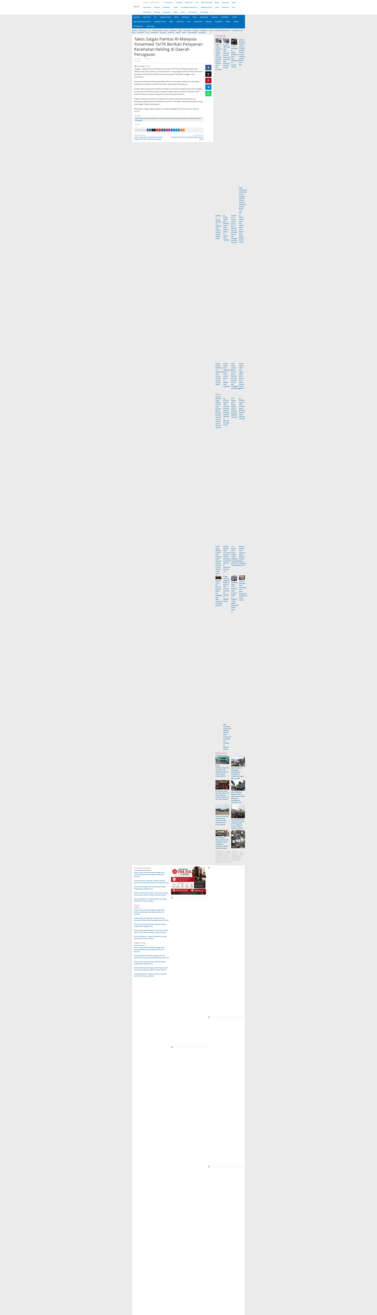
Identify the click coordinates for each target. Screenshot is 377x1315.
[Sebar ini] (208, 67)
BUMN (232, 860)
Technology (228, 862)
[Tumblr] (163, 130)
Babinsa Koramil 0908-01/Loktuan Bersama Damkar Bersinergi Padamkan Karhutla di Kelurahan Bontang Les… (227, 559)
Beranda (228, 851)
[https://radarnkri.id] (137, 6)
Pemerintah (218, 855)
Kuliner (238, 860)
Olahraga (218, 860)
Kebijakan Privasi (237, 857)
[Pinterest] (158, 130)
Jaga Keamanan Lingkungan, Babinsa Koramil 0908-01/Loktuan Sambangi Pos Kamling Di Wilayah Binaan (227, 736)
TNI (241, 851)
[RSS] (182, 130)
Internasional (219, 862)
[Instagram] (168, 130)
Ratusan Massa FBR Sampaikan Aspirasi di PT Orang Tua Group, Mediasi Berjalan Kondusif (237, 824)
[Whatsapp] (208, 93)
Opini (241, 853)
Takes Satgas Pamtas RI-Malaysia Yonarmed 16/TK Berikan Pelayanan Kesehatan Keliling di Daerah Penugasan (168, 119)
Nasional (226, 855)
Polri (229, 858)
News (217, 858)
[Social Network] (212, 12)
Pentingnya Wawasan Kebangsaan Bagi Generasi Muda (187, 137)
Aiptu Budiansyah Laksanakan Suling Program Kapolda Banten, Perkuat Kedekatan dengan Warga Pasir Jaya (243, 200)
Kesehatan (235, 853)
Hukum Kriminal (220, 853)
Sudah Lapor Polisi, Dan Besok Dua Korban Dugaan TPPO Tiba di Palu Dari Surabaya (148, 137)
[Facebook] (149, 130)
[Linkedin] (173, 130)
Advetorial (223, 858)
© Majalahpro (219, 851)
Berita (228, 853)
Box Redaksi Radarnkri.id (222, 857)
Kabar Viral (235, 851)
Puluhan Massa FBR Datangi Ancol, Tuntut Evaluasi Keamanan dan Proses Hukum (222, 820)
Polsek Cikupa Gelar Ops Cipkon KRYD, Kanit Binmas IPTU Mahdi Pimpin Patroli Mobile (241, 376)
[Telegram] (178, 130)
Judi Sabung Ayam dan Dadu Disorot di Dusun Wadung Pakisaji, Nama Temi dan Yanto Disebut (222, 795)
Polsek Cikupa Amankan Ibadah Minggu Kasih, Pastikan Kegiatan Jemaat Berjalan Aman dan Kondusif (218, 57)
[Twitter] (153, 130)
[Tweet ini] (208, 74)
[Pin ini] (208, 80)
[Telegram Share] (208, 87)
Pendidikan (234, 855)
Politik (241, 855)
